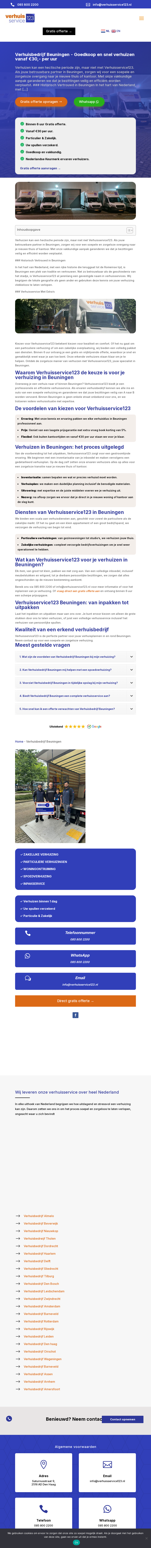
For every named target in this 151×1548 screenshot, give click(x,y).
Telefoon (43, 1520)
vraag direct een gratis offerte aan (78, 591)
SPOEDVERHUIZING (37, 876)
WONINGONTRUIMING (39, 869)
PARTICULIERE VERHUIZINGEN (45, 862)
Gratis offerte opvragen (39, 102)
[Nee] (146, 1538)
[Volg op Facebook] (75, 1015)
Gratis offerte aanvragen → (40, 168)
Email (80, 978)
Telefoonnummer (80, 932)
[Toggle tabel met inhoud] (128, 230)
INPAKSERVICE (34, 883)
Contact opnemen (122, 1419)
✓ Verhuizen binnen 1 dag (38, 901)
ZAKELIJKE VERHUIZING (40, 854)
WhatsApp (79, 955)
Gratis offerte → (59, 31)
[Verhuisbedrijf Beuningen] (50, 842)
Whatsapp (87, 102)
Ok (76, 1542)
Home (19, 741)
